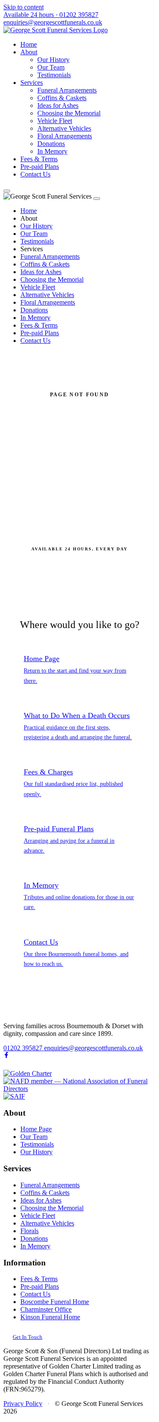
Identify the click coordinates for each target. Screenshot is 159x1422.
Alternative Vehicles (64, 128)
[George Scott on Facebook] (6, 1055)
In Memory (52, 151)
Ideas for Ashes (57, 105)
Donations (51, 143)
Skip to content (23, 7)
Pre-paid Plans (39, 166)
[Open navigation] (6, 191)
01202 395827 (50, 14)
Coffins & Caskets (61, 97)
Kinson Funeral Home (50, 1317)
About (28, 52)
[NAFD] (79, 1088)
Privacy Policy (22, 1403)
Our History (53, 59)
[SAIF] (14, 1096)
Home (28, 44)
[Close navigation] (96, 198)
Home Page (36, 1129)
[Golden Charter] (27, 1073)
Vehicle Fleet (54, 120)
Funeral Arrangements (67, 90)
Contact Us (35, 174)
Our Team (50, 67)
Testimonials (54, 75)
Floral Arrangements (64, 136)
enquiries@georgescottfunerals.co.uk (52, 22)
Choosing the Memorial (68, 113)
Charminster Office (46, 1309)
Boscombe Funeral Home (54, 1301)
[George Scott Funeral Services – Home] (55, 30)
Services (31, 82)
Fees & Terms (39, 159)
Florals (29, 1230)
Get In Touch (27, 1337)
